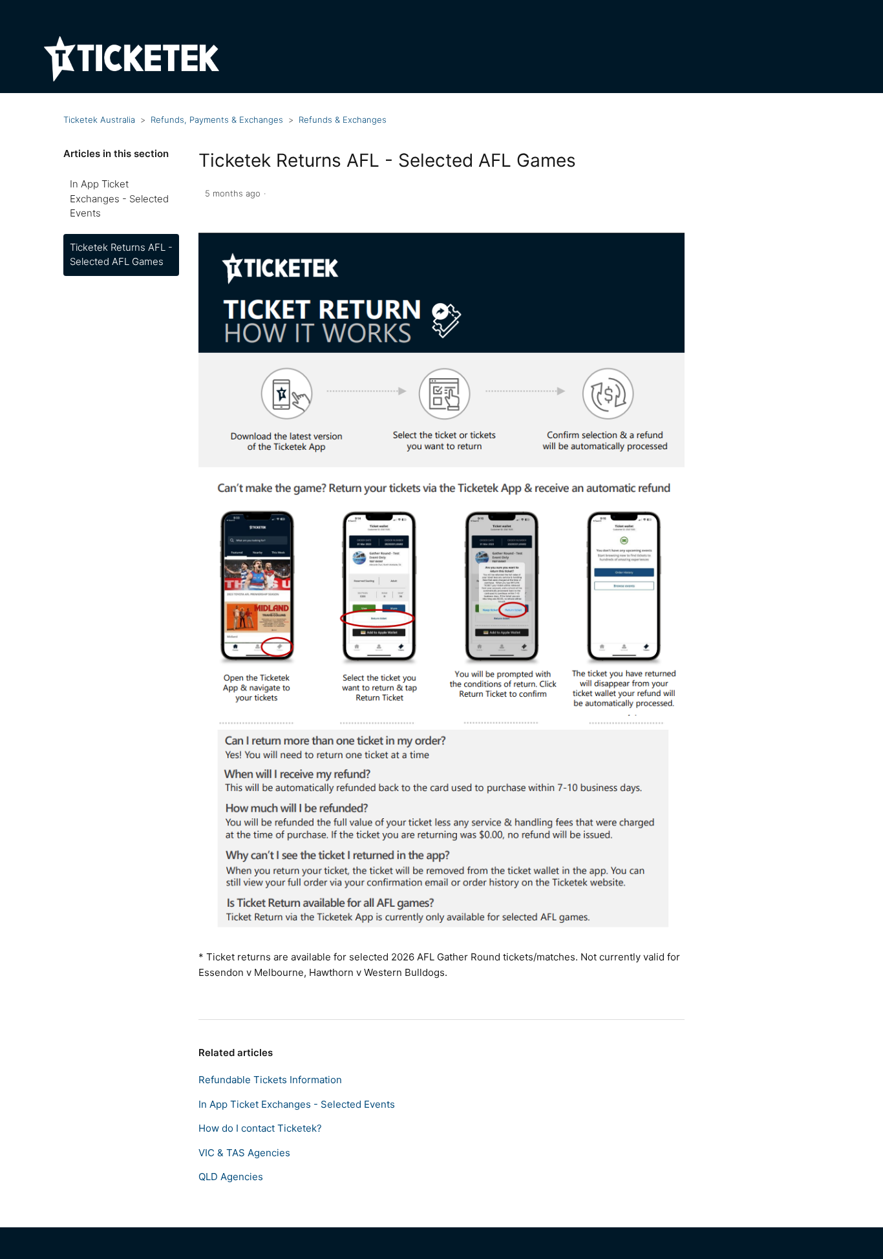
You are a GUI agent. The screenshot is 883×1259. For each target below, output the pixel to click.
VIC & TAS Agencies (244, 1153)
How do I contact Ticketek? (260, 1128)
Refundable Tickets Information (270, 1080)
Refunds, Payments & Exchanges (217, 119)
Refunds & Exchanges (343, 119)
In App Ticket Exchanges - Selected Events (119, 198)
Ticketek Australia (99, 119)
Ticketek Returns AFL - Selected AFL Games (121, 254)
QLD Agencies (230, 1176)
